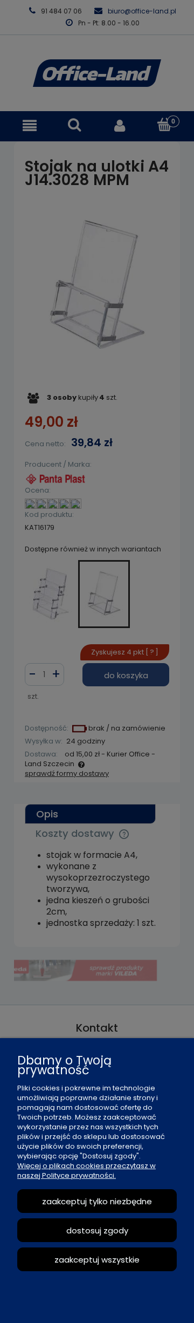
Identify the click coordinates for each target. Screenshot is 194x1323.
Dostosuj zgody (97, 1230)
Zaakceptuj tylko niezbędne (97, 1201)
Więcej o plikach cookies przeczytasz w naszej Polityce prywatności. (86, 1171)
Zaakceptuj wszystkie (97, 1259)
